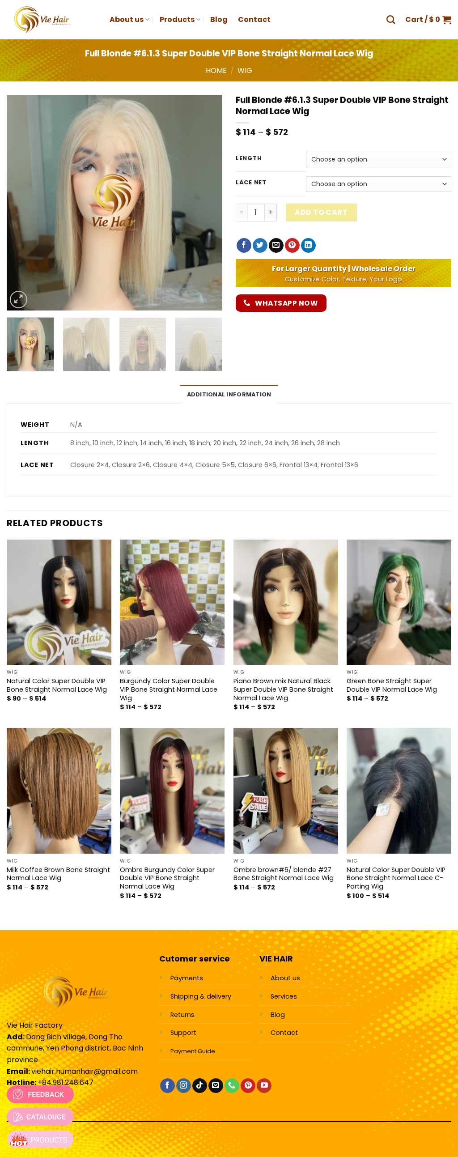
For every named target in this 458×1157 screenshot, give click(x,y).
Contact (254, 19)
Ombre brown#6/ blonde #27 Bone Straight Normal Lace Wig (283, 874)
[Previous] (22, 202)
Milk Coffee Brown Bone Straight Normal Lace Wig (58, 874)
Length (249, 158)
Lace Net (251, 182)
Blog (219, 19)
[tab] (229, 394)
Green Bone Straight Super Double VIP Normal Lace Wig (392, 685)
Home (216, 70)
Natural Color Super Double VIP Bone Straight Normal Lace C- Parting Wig (396, 878)
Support (183, 1032)
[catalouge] (40, 1117)
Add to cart (321, 212)
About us (127, 19)
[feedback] (40, 1094)
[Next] (207, 202)
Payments (186, 978)
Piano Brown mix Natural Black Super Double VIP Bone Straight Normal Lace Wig (283, 689)
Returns (182, 1014)
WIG (244, 70)
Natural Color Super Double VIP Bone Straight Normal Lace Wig (57, 685)
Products (177, 19)
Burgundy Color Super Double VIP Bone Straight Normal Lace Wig (168, 689)
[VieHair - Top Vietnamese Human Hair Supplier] (51, 19)
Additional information (229, 394)
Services (284, 996)
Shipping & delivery (200, 996)
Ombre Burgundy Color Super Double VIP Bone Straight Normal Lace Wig (167, 878)
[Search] (390, 19)
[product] (40, 1139)
